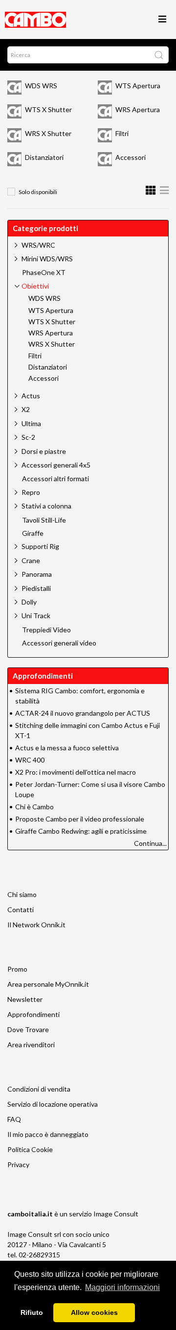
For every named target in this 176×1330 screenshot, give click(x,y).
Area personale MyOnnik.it (48, 984)
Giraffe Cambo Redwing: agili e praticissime (81, 831)
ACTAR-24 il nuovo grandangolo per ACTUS (82, 713)
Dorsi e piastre (44, 451)
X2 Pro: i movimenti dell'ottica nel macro (75, 772)
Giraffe (33, 533)
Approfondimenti (33, 1014)
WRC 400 (29, 760)
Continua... (150, 843)
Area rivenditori (31, 1044)
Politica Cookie (30, 1149)
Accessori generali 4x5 (56, 465)
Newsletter (25, 999)
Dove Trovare (28, 1029)
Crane (31, 560)
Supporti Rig (40, 546)
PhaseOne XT (44, 272)
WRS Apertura (137, 109)
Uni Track (36, 615)
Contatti (20, 909)
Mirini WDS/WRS (47, 258)
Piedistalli (36, 588)
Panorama (37, 574)
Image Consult (115, 1214)
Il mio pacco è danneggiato (47, 1134)
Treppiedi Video (46, 630)
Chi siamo (22, 894)
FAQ (14, 1119)
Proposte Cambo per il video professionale (79, 819)
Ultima (31, 423)
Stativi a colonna (46, 506)
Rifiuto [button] (32, 1312)
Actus (31, 395)
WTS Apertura (137, 85)
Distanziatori (44, 157)
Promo (17, 969)
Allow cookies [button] (94, 1312)
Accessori (130, 157)
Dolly (29, 602)
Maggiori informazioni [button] (122, 1287)
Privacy (18, 1164)
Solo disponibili (38, 192)
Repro (31, 492)
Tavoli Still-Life (44, 520)
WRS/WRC (38, 245)
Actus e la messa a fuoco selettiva (67, 747)
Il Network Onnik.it (36, 924)
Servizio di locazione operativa (52, 1104)
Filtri (122, 133)
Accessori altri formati (55, 479)
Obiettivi (35, 286)
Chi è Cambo (34, 806)
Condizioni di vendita (38, 1089)
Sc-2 (28, 437)
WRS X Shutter (48, 133)
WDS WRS (41, 85)
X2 (26, 409)
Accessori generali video (59, 643)
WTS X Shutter (48, 109)
